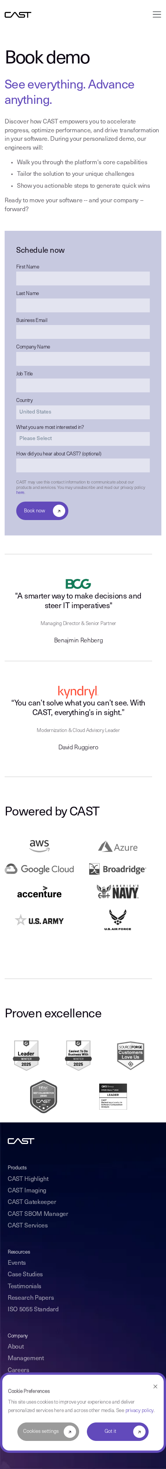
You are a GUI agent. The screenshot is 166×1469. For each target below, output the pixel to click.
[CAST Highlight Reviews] (131, 1055)
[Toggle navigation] (154, 14)
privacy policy (139, 1410)
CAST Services (28, 1226)
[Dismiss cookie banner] (155, 1386)
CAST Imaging (27, 1191)
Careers (18, 1370)
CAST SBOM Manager (38, 1214)
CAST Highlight (28, 1179)
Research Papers (31, 1298)
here (20, 493)
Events (17, 1263)
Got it (110, 1431)
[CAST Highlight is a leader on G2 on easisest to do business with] (78, 1055)
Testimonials (24, 1287)
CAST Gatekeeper (32, 1202)
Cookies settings (41, 1431)
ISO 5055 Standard (33, 1310)
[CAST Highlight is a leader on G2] (26, 1055)
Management (26, 1359)
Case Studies (25, 1275)
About (16, 1347)
